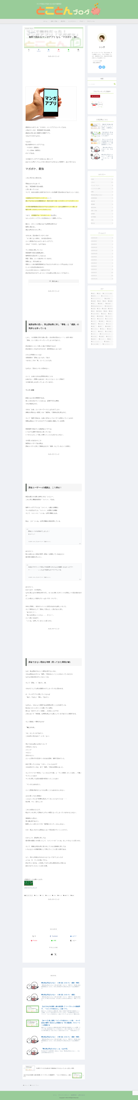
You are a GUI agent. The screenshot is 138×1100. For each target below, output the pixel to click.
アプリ (42, 895)
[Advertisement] (53, 69)
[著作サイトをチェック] (51, 954)
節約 (73, 895)
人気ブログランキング (30, 887)
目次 (53, 281)
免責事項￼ (74, 1095)
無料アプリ (67, 895)
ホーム (55, 1095)
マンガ (60, 895)
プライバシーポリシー (63, 1095)
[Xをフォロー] (55, 954)
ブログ (54, 895)
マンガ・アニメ (29, 895)
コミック (49, 895)
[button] (78, 50)
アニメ (37, 895)
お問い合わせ (81, 1095)
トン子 (102, 47)
